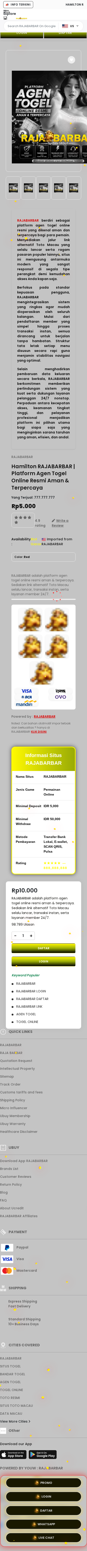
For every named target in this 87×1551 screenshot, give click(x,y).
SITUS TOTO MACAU (16, 1405)
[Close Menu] (5, 19)
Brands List (9, 1168)
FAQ (3, 1200)
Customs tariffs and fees (21, 1092)
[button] (71, 60)
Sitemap (7, 1076)
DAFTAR (43, 948)
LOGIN (21, 32)
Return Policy (11, 1184)
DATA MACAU (11, 1413)
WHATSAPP (46, 1522)
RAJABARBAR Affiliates (19, 1216)
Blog (4, 1192)
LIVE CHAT (46, 1536)
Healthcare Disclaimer (19, 1131)
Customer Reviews (15, 1176)
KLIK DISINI (39, 732)
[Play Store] (43, 1456)
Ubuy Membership (15, 1116)
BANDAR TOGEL (12, 1374)
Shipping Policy (12, 1100)
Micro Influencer (13, 1108)
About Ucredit (12, 1208)
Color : (22, 557)
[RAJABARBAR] (21, 18)
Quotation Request (16, 1060)
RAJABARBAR (28, 220)
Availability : (21, 541)
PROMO (46, 1483)
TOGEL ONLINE (11, 1390)
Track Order (10, 1084)
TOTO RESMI (10, 1397)
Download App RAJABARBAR (24, 1161)
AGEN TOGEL (10, 1382)
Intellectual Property (17, 1068)
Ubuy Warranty (13, 1123)
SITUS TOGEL (10, 1366)
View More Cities (14, 1421)
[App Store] (14, 1456)
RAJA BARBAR (11, 1053)
